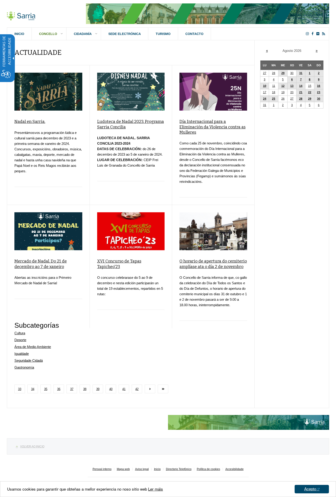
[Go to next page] (150, 389)
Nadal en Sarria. (29, 121)
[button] (309, 73)
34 (32, 389)
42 (137, 389)
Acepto (310, 489)
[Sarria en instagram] (308, 34)
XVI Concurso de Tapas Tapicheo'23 (119, 264)
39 (97, 389)
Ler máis (155, 489)
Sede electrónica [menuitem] (124, 34)
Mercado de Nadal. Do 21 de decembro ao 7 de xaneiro (40, 264)
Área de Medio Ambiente (32, 347)
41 (123, 389)
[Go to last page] (163, 389)
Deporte (20, 340)
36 (58, 389)
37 (71, 389)
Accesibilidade (234, 469)
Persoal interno (102, 469)
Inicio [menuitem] (19, 34)
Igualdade (21, 354)
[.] (21, 14)
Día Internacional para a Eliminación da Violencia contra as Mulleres (212, 127)
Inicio (157, 469)
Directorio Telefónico (179, 469)
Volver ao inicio (32, 446)
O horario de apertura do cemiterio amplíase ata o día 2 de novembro (213, 264)
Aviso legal (142, 469)
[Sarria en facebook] (313, 34)
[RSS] (324, 34)
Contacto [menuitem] (194, 34)
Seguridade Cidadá (28, 360)
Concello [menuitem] (48, 34)
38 (84, 389)
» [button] (316, 51)
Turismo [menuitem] (163, 34)
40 (110, 389)
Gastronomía (24, 367)
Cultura (19, 333)
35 (45, 389)
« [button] (267, 51)
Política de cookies (208, 469)
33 (19, 389)
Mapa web (123, 469)
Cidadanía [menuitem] (83, 34)
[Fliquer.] (318, 34)
